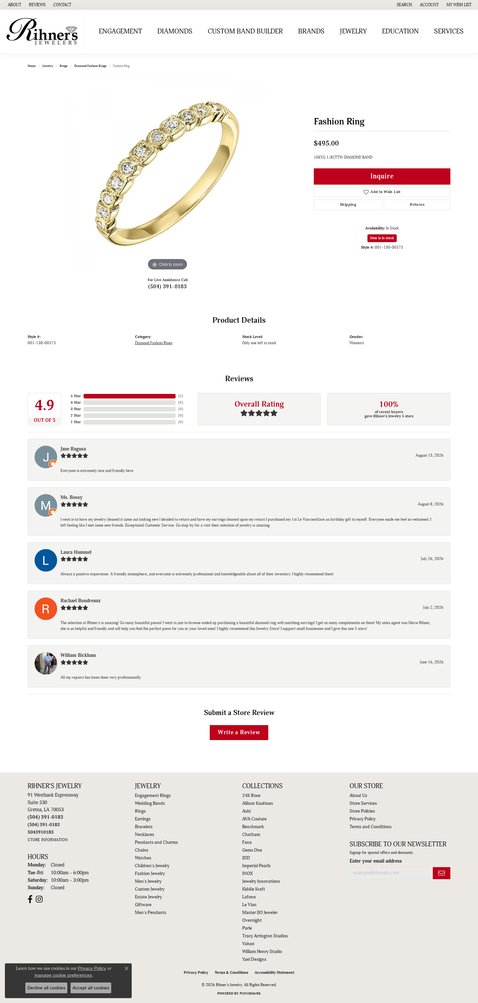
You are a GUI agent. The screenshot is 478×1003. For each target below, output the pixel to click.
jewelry (47, 66)
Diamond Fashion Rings (90, 66)
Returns (417, 204)
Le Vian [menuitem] (249, 905)
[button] (403, 5)
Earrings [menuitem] (143, 819)
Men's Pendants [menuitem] (150, 913)
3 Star (76, 409)
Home (32, 66)
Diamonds (175, 31)
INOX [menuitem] (247, 874)
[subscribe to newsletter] (441, 873)
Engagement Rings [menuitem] (153, 796)
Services (449, 31)
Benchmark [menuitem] (253, 827)
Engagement (120, 31)
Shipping (348, 204)
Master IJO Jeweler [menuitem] (260, 913)
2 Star (76, 415)
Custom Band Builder (245, 31)
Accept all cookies (91, 987)
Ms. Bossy (71, 497)
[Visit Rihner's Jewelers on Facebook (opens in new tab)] (30, 899)
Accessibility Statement (274, 972)
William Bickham (78, 655)
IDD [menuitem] (246, 858)
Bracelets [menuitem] (144, 827)
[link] (14, 5)
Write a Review (239, 732)
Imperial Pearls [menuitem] (256, 866)
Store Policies (362, 811)
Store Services (363, 803)
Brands (311, 31)
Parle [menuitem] (247, 928)
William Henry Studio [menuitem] (262, 952)
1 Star (76, 422)
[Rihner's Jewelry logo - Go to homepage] (44, 32)
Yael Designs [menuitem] (254, 959)
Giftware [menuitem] (143, 905)
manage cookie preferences (63, 975)
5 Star (76, 396)
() (180, 396)
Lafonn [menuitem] (249, 897)
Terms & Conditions (231, 972)
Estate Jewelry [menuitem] (148, 897)
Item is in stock (382, 238)
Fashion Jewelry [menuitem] (150, 874)
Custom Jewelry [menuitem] (150, 889)
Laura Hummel (75, 552)
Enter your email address (376, 861)
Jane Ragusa (73, 449)
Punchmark (250, 994)
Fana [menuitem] (247, 842)
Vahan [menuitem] (248, 944)
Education (400, 31)
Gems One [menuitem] (252, 850)
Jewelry (353, 31)
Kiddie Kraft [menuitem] (253, 889)
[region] (167, 174)
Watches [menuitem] (143, 858)
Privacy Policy (363, 819)
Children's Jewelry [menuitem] (152, 866)
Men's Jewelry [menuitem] (148, 881)
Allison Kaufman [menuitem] (257, 803)
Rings (64, 66)
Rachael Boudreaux (80, 601)
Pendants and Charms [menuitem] (156, 842)
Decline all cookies (46, 987)
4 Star (76, 402)
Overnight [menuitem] (252, 920)
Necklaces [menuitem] (144, 835)
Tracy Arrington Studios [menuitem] (265, 936)
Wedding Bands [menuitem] (150, 803)
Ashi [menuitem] (246, 811)
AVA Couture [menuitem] (254, 819)
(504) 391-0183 (167, 286)
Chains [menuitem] (141, 850)
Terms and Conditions (371, 827)
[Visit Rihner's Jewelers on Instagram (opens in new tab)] (39, 899)
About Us (358, 796)
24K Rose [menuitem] (251, 796)
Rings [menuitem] (140, 811)
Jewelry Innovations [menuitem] (261, 881)
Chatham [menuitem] (251, 835)
